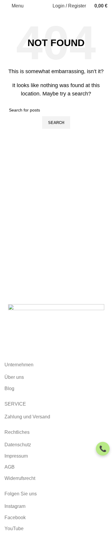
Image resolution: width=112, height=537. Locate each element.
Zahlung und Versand (27, 416)
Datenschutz (17, 444)
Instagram (14, 506)
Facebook (15, 517)
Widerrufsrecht (19, 478)
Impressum (16, 456)
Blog (9, 388)
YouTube (14, 528)
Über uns (14, 377)
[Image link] (56, 325)
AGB (9, 467)
